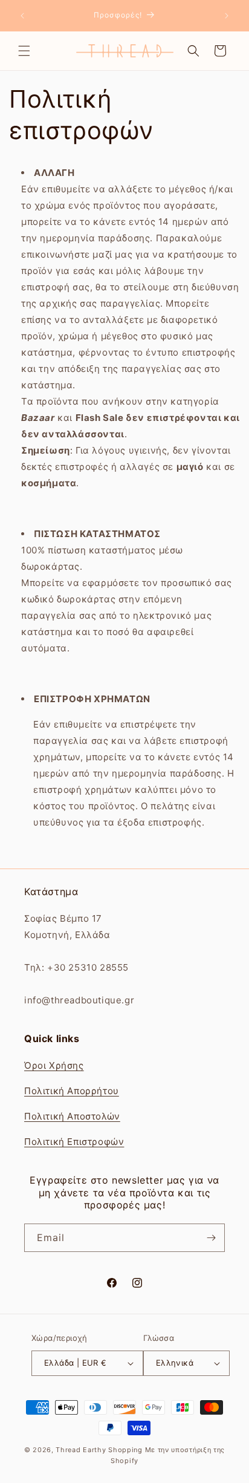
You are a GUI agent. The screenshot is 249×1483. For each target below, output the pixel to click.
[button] (24, 50)
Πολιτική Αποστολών (72, 1116)
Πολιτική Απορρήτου (71, 1091)
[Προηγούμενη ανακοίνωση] (22, 15)
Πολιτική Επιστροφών (74, 1141)
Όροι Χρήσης (54, 1065)
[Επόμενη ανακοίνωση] (226, 15)
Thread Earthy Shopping (99, 1450)
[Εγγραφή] (211, 1238)
